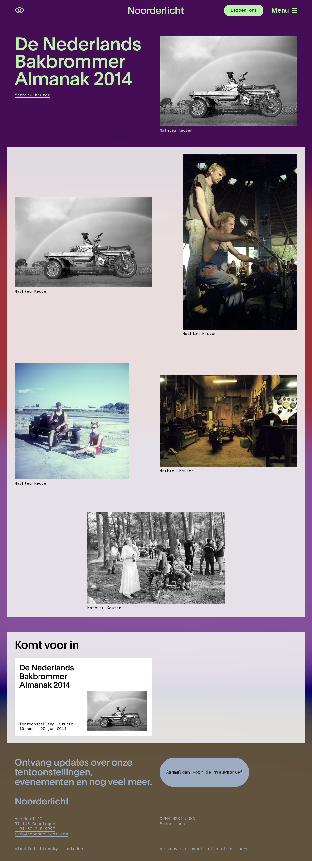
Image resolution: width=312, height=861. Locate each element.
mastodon (73, 848)
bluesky (49, 848)
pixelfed (25, 848)
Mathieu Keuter (32, 95)
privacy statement (181, 848)
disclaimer (221, 848)
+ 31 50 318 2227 (35, 829)
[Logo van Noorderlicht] (156, 10)
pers (243, 848)
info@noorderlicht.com (41, 834)
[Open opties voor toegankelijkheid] (19, 10)
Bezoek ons (172, 823)
